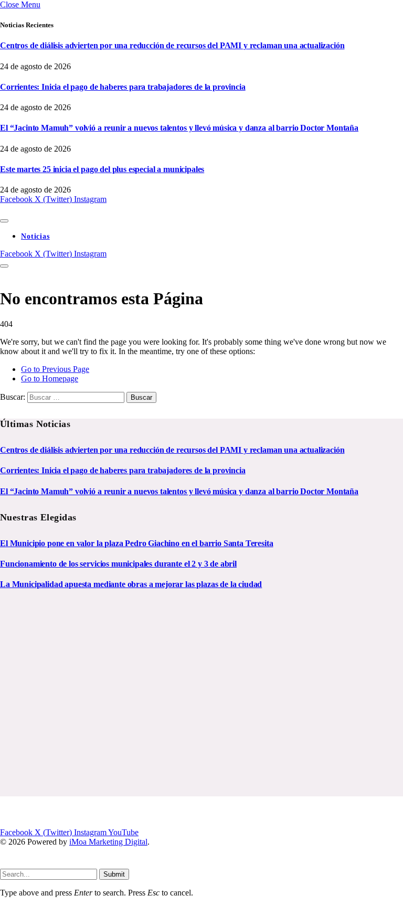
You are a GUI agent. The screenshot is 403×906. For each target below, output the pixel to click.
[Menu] (4, 220)
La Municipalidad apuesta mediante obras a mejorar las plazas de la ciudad (131, 584)
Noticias (35, 236)
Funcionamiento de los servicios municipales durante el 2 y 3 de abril (118, 563)
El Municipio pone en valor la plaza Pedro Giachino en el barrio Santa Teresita (136, 543)
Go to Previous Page (55, 369)
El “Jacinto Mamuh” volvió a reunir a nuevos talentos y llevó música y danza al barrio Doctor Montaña (179, 127)
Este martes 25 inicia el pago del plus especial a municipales (102, 169)
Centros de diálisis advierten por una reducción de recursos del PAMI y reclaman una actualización (172, 45)
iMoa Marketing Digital (108, 841)
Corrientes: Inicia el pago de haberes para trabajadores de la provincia (123, 86)
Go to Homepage (49, 378)
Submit (114, 874)
